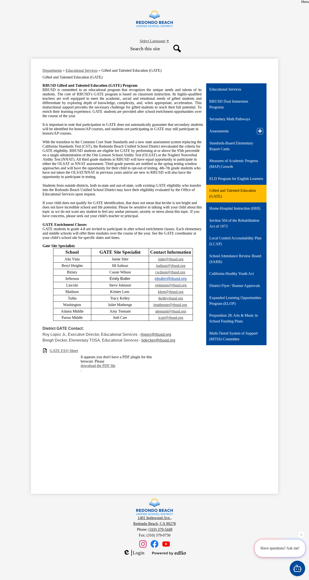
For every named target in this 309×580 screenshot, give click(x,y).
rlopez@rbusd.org (155, 334)
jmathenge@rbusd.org (170, 305)
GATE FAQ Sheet (64, 351)
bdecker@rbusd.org (158, 340)
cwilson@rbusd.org (170, 272)
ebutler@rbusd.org (171, 279)
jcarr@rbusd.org (170, 317)
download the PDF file (98, 366)
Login (138, 552)
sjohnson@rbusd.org (171, 285)
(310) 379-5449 (160, 529)
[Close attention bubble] (301, 534)
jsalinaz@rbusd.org (170, 266)
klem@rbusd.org (170, 292)
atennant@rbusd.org (170, 311)
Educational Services (82, 70)
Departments (52, 70)
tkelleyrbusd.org (170, 298)
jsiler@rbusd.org (170, 259)
